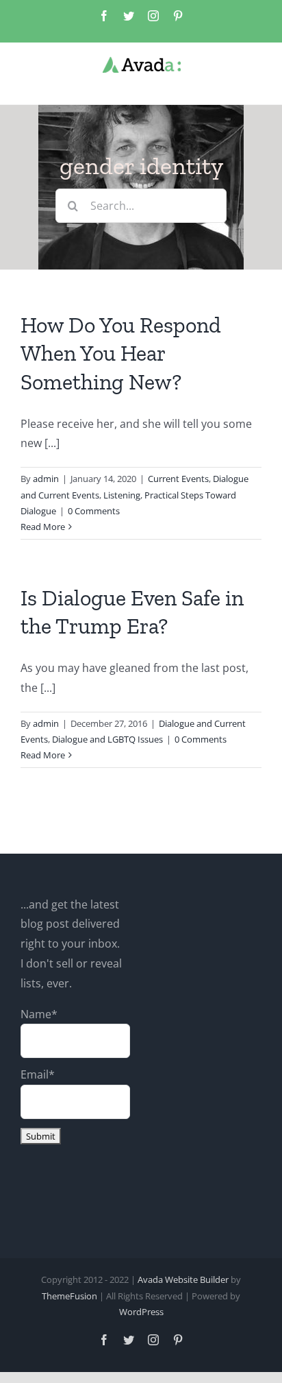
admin (46, 478)
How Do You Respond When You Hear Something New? (121, 353)
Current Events (178, 478)
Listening (121, 495)
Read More (43, 526)
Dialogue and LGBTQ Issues (107, 739)
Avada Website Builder (183, 1279)
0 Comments (94, 511)
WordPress (141, 1312)
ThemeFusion (69, 1296)
